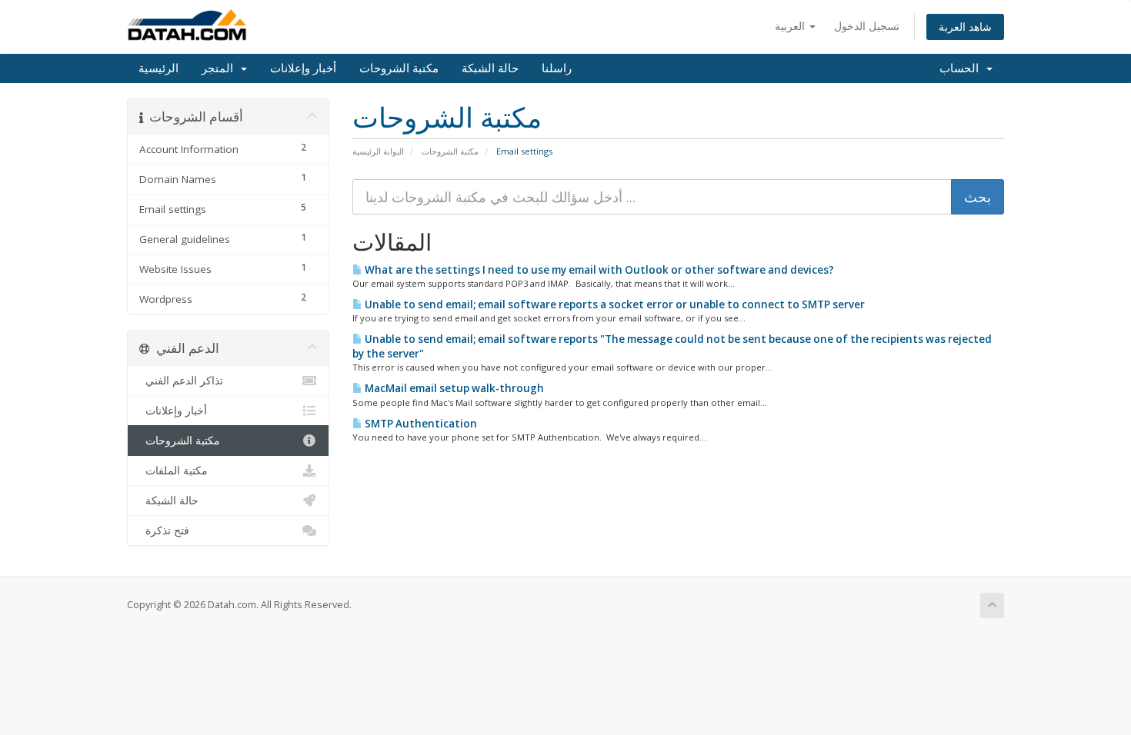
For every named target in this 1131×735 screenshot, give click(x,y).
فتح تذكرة (164, 530)
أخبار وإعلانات (303, 68)
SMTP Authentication (419, 424)
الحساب (962, 68)
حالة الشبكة (490, 68)
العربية (791, 25)
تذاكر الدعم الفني (181, 380)
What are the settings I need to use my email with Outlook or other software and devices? (598, 270)
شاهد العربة (965, 26)
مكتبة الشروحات (399, 68)
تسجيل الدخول (866, 25)
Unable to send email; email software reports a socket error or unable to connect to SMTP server (613, 304)
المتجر (220, 68)
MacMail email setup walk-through (453, 388)
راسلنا (557, 68)
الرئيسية (158, 68)
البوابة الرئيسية (378, 151)
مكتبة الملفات (173, 470)
